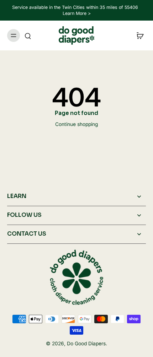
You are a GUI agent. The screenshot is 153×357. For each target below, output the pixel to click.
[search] (28, 35)
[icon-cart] (138, 35)
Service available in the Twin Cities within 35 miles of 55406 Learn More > (76, 10)
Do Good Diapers (86, 343)
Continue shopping (76, 124)
